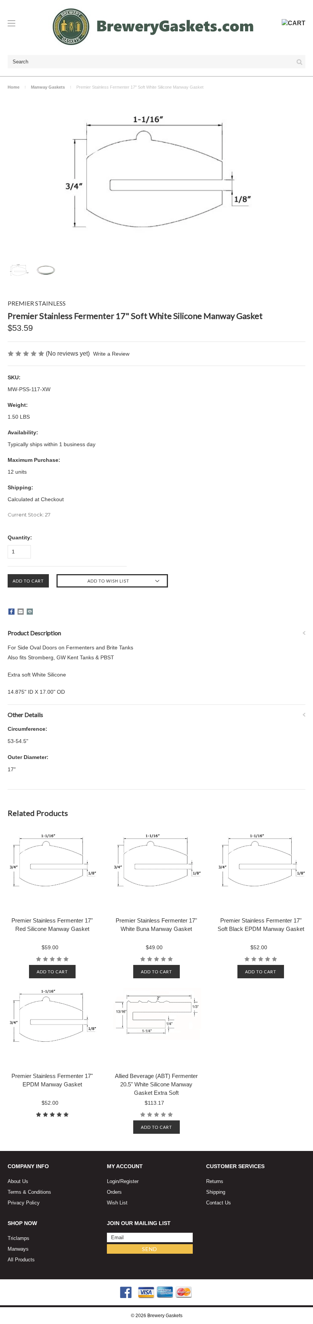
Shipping (215, 1192)
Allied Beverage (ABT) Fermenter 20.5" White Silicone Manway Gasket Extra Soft (156, 1084)
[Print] (30, 612)
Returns (214, 1181)
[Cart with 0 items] (293, 23)
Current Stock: (29, 514)
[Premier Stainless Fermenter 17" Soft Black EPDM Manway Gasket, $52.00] (260, 870)
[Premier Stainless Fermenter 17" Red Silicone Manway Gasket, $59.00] (52, 870)
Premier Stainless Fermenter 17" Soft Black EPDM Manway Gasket (261, 924)
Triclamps (18, 1238)
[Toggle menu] (15, 23)
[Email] (21, 612)
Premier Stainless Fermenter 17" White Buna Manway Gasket (156, 924)
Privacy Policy (24, 1203)
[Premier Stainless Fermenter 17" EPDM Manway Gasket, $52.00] (52, 1026)
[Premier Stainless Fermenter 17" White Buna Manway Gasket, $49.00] (156, 870)
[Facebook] (11, 612)
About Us (18, 1181)
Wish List (117, 1203)
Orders (114, 1192)
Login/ (113, 1181)
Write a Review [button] (111, 354)
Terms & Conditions (29, 1192)
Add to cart (52, 971)
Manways (18, 1249)
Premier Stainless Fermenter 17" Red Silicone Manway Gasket (52, 924)
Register (129, 1181)
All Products (21, 1259)
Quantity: (20, 537)
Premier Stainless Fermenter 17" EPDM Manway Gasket (52, 1080)
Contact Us (218, 1203)
